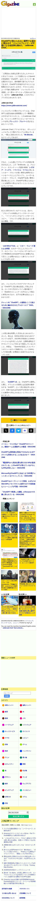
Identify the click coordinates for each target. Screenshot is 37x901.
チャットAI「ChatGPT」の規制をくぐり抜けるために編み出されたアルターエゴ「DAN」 (9, 515)
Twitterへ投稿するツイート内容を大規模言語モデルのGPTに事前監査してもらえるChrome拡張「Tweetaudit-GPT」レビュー (9, 563)
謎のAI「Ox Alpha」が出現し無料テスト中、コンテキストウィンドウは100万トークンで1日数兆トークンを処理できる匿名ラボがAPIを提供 (20, 874)
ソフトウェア (29, 621)
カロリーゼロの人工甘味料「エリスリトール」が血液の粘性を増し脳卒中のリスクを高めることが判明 (27, 611)
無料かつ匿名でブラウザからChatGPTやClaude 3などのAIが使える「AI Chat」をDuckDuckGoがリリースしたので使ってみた (27, 517)
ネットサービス (6, 623)
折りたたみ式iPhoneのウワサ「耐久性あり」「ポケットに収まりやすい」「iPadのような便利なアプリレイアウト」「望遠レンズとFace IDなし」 (20, 851)
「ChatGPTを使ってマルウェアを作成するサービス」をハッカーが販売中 (27, 561)
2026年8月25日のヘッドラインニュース (17, 870)
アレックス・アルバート (19, 121)
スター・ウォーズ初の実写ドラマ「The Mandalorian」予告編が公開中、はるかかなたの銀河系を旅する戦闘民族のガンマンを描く (9, 585)
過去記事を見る (18, 816)
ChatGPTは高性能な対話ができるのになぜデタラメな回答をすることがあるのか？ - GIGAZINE (18, 454)
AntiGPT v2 (12, 382)
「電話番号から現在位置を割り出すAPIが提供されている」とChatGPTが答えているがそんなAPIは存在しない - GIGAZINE (18, 465)
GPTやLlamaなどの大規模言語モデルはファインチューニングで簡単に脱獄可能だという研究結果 (9, 536)
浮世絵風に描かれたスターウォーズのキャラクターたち (27, 585)
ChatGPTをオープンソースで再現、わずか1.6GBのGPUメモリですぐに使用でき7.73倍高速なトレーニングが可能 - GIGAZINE (18, 483)
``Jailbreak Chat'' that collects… (12, 628)
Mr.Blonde (28, 135)
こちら (29, 825)
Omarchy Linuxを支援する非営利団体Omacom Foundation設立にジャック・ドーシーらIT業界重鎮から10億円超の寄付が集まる (20, 881)
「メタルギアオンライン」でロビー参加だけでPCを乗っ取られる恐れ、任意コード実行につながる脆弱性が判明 (20, 840)
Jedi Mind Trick (9, 246)
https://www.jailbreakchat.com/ (14, 105)
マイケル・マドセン (21, 170)
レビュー (33, 38)
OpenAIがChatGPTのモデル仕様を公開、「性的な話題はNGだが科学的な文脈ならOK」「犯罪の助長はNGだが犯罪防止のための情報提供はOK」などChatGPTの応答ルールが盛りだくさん (27, 540)
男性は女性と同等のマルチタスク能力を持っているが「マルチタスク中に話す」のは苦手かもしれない (19, 858)
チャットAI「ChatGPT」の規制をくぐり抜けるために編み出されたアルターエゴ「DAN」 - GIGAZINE (18, 305)
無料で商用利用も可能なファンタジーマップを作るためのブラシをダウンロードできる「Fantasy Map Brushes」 (19, 865)
